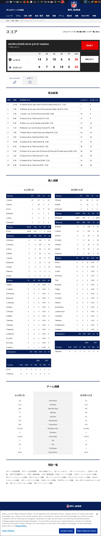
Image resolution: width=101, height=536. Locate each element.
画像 (54, 16)
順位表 (69, 16)
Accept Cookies (67, 531)
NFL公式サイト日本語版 (15, 10)
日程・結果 (28, 16)
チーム (61, 16)
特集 (94, 16)
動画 (47, 16)
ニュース (9, 16)
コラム (18, 16)
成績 (76, 16)
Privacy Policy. (21, 526)
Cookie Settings (8, 531)
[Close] (97, 514)
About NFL (85, 16)
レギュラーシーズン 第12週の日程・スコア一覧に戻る (81, 32)
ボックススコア (15, 78)
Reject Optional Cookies (86, 531)
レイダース (16, 60)
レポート (30, 78)
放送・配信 (39, 16)
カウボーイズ (17, 67)
